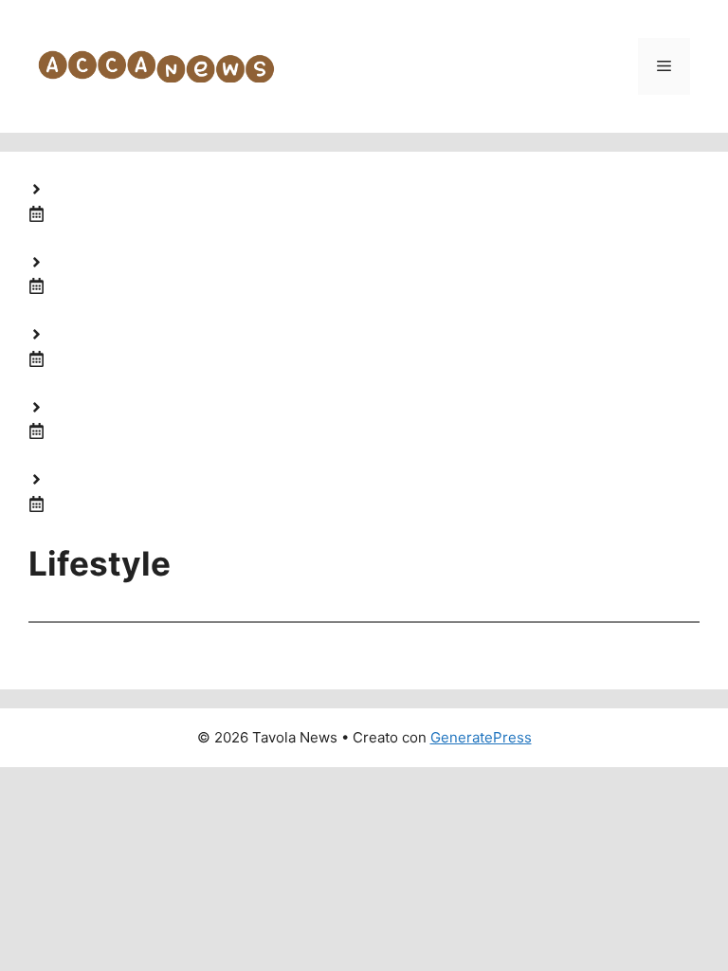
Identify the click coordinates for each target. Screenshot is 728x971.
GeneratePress (481, 737)
